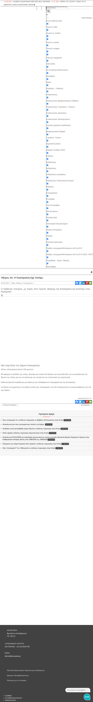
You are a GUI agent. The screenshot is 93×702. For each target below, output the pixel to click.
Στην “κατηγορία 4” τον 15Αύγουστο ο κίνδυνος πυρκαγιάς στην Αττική (29, 448)
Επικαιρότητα (28, 283)
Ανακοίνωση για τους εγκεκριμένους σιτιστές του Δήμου (24, 424)
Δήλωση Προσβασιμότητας (18, 675)
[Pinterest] (87, 283)
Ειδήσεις (19, 283)
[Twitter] (80, 283)
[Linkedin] (83, 283)
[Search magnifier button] (48, 11)
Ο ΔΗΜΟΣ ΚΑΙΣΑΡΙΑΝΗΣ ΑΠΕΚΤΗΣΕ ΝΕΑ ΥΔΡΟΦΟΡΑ (27, 1)
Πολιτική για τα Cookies (16, 680)
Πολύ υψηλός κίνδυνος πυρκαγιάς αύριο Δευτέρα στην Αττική (26, 433)
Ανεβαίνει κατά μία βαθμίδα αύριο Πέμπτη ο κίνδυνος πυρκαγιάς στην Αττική (31, 429)
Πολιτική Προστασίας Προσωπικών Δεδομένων (26, 670)
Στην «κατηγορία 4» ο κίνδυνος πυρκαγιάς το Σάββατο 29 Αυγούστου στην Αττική (33, 420)
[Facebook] (76, 283)
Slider (13, 283)
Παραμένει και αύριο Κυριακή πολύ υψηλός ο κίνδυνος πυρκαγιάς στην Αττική (32, 444)
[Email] (90, 283)
